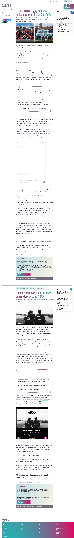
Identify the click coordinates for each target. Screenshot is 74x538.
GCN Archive (28, 1)
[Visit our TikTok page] (52, 1)
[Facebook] (7, 20)
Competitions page (38, 288)
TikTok (40, 529)
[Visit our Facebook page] (55, 1)
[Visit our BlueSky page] (53, 1)
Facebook (40, 532)
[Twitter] (9, 20)
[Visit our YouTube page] (57, 1)
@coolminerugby (39, 98)
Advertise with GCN (59, 528)
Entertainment (5, 528)
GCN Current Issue (24, 529)
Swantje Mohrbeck (34, 303)
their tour (45, 400)
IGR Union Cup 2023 (28, 245)
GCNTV (14, 1)
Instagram (40, 528)
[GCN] (5, 521)
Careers (57, 529)
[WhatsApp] (3, 22)
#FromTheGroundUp (24, 104)
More (47, 1)
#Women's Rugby (33, 278)
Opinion (4, 533)
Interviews (5, 536)
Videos (4, 532)
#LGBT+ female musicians (39, 506)
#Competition (19, 506)
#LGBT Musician (32, 506)
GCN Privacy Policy (59, 533)
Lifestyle (4, 529)
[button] (72, 12)
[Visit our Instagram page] (50, 1)
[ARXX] (34, 315)
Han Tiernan (30, 21)
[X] (5, 22)
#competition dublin (25, 506)
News (6, 1)
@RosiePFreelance (24, 385)
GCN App (22, 528)
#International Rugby (20, 278)
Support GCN (34, 1)
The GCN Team (59, 532)
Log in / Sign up (61, 1)
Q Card (57, 527)
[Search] (71, 1)
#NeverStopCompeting (34, 102)
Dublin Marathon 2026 (21, 1)
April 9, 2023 (42, 108)
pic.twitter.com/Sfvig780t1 (37, 385)
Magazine (10, 1)
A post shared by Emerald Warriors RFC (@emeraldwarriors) (30, 180)
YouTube (40, 533)
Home (3, 1)
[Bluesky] (7, 22)
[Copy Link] (5, 20)
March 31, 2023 (35, 389)
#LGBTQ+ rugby (27, 278)
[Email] (3, 20)
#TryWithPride (22, 102)
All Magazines (23, 527)
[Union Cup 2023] (34, 33)
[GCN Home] (7, 5)
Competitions (39, 1)
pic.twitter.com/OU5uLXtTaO (41, 104)
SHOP (44, 1)
